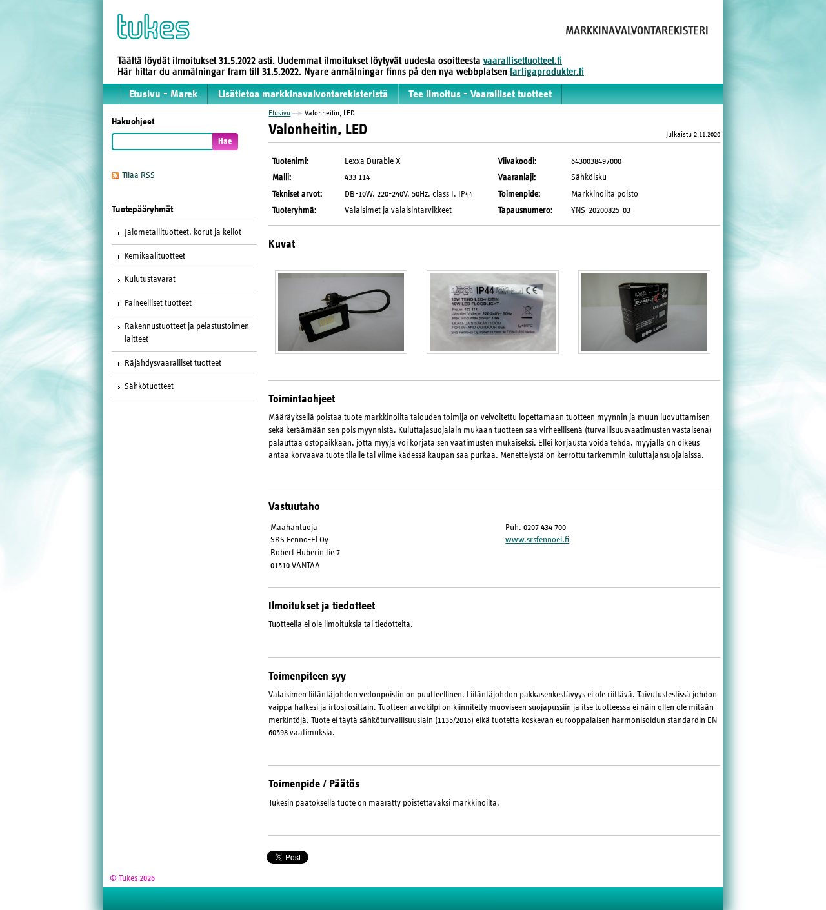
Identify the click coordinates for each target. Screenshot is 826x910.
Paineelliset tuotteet (158, 303)
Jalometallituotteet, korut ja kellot (183, 232)
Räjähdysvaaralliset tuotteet (173, 363)
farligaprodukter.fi (547, 71)
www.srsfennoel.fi (537, 539)
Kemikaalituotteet (155, 256)
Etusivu (279, 113)
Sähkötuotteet (149, 386)
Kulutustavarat (150, 279)
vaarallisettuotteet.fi (522, 60)
